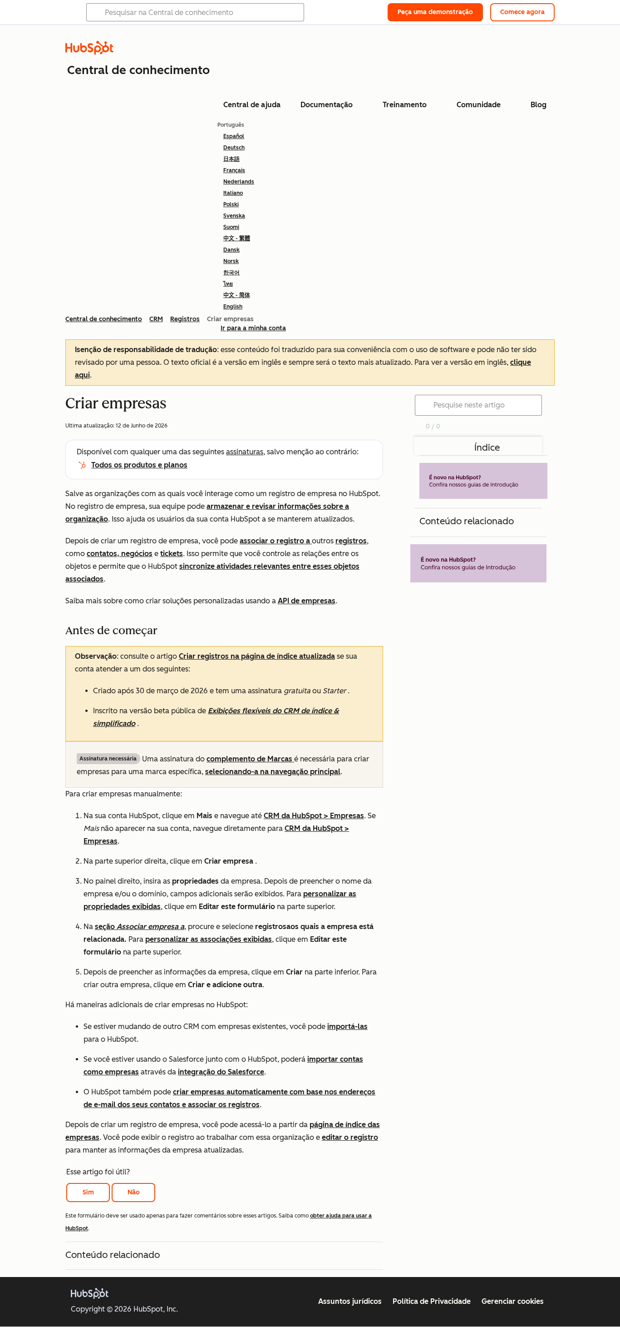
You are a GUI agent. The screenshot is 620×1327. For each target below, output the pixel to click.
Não (134, 1192)
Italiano (233, 193)
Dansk (231, 250)
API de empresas (306, 600)
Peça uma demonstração (435, 12)
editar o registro (350, 1137)
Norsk (231, 261)
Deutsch (234, 147)
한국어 (231, 272)
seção (139, 926)
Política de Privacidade (432, 1301)
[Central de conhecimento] (89, 52)
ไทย (228, 284)
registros (351, 541)
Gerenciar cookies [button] (513, 1301)
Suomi (231, 227)
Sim (88, 1192)
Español (233, 136)
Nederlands (238, 182)
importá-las (347, 1026)
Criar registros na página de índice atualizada (257, 656)
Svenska (234, 216)
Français (234, 170)
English (232, 306)
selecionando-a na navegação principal (272, 771)
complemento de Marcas (250, 759)
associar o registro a (276, 541)
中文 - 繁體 (236, 238)
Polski (231, 204)
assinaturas (244, 451)
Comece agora (522, 12)
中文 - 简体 (236, 295)
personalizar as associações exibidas (208, 939)
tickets (171, 553)
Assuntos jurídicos (350, 1301)
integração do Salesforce (221, 1072)
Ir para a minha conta (253, 328)
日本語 (231, 159)
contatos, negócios (120, 553)
